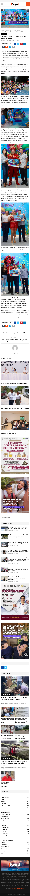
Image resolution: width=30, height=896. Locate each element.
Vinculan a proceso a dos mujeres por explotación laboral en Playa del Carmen (18, 551)
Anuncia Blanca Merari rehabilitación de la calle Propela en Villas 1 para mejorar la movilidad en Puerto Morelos (15, 407)
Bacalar (4, 825)
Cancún (4, 827)
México (2, 816)
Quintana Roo (4, 823)
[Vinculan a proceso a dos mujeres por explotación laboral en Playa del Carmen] (4, 552)
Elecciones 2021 (6, 805)
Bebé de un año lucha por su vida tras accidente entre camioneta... (14, 698)
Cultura (2, 795)
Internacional (4, 812)
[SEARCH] (27, 517)
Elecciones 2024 (6, 810)
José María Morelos (6, 836)
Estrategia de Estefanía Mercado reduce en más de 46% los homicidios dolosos (18, 528)
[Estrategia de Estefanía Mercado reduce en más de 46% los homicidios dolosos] (4, 529)
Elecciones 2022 (6, 808)
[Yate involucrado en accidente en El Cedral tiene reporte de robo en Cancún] (22, 729)
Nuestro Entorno (5, 818)
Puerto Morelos (6, 840)
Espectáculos (5, 797)
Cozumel (4, 831)
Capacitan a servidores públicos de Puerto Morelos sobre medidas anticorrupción (14, 432)
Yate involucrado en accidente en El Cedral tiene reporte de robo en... (22, 737)
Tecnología (3, 851)
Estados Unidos (6, 814)
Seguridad (3, 846)
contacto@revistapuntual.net (17, 888)
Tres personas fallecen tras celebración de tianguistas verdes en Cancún (14, 762)
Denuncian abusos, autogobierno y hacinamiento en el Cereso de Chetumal (7, 784)
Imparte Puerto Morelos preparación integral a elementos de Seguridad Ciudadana (17, 578)
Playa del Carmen (6, 838)
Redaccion (4, 40)
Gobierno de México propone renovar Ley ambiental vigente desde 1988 (18, 543)
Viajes (3, 799)
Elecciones (3, 803)
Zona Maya (4, 844)
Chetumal (4, 829)
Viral (2, 853)
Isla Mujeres (5, 833)
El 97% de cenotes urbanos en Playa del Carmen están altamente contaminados (18, 535)
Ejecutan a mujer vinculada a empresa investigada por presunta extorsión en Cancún (7, 720)
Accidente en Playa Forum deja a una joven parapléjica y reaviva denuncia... (7, 737)
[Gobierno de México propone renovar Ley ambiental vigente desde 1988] (4, 544)
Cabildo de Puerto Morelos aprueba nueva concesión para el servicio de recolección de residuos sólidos (14, 382)
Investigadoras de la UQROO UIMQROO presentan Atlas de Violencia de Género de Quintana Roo (18, 569)
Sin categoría (4, 849)
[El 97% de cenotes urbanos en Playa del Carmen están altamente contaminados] (4, 536)
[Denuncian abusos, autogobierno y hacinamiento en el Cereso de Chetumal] (8, 776)
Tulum (3, 842)
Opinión (3, 820)
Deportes (3, 801)
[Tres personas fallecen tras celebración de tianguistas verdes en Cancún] (15, 750)
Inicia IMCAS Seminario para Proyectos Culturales (15, 333)
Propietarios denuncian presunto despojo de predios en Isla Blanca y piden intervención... (21, 720)
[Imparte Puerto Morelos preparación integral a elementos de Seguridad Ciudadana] (4, 578)
